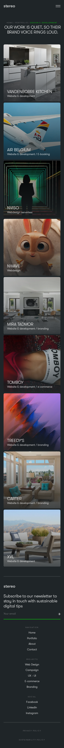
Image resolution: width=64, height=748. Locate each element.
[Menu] (58, 6)
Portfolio (21, 23)
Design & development (43, 23)
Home (10, 23)
